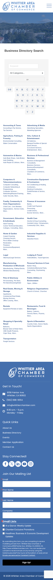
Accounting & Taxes (12, 125)
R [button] (43, 101)
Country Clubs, (32, 324)
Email (5, 480)
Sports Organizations (34, 326)
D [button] (32, 90)
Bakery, (29, 311)
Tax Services (7, 130)
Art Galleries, (31, 141)
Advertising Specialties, (35, 128)
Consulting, (15, 228)
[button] (48, 6)
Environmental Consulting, (12, 141)
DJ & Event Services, (34, 148)
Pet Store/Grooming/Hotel (12, 283)
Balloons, (6, 327)
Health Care (32, 218)
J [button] (32, 95)
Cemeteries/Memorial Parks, (37, 268)
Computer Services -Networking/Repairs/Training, (13, 192)
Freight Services (9, 341)
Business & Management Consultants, (36, 162)
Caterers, (36, 311)
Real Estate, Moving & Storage (13, 290)
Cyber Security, (8, 196)
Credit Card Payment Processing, (34, 207)
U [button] (27, 106)
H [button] (23, 95)
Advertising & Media (36, 125)
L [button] (42, 95)
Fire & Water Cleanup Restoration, (10, 242)
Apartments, (7, 294)
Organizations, (8, 209)
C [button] (27, 90)
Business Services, (33, 165)
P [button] (32, 101)
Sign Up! (26, 562)
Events (6, 437)
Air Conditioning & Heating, (36, 185)
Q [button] (38, 101)
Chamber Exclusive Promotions (19, 529)
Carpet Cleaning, (9, 236)
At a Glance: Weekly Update (18, 525)
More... (40, 150)
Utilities (34, 283)
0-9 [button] (9, 90)
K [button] (37, 95)
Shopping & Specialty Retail (12, 322)
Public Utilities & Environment (34, 279)
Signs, (29, 283)
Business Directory (12, 432)
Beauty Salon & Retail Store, (13, 329)
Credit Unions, (32, 211)
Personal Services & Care (38, 263)
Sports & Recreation (36, 321)
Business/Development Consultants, (35, 168)
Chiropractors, (44, 223)
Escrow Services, (33, 213)
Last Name (8, 500)
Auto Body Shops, (9, 158)
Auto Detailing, (8, 160)
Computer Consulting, (11, 185)
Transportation (9, 339)
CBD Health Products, (11, 331)
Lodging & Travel (34, 255)
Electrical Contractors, (34, 189)
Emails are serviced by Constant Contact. (19, 555)
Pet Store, (17, 281)
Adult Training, (8, 224)
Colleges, (6, 228)
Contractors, (31, 187)
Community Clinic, (33, 225)
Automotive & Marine (12, 155)
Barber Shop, (31, 266)
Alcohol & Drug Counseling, (37, 221)
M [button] (17, 101)
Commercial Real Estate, (12, 296)
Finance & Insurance (36, 201)
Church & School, (33, 291)
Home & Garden (10, 234)
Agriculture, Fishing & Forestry (13, 137)
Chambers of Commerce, (36, 172)
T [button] (22, 106)
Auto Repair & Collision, (11, 162)
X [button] (43, 106)
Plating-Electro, (19, 268)
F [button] (43, 90)
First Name (8, 490)
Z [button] (32, 112)
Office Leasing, (8, 300)
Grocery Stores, (32, 313)
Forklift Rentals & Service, (36, 191)
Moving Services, (9, 298)
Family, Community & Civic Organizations (12, 202)
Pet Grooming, (8, 281)
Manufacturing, (8, 268)
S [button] (16, 106)
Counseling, (31, 270)
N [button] (22, 101)
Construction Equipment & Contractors (38, 180)
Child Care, (7, 206)
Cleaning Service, (9, 238)
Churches (43, 291)
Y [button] (27, 112)
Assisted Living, (32, 223)
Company (8, 511)
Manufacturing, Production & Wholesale (13, 264)
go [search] (27, 79)
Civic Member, (17, 206)
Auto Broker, (20, 158)
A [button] (17, 90)
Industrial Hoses (32, 239)
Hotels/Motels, (32, 258)
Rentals (6, 306)
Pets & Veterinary (10, 278)
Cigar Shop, (7, 333)
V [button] (32, 106)
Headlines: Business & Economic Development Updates (27, 535)
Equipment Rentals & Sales (12, 309)
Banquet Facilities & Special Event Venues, (37, 144)
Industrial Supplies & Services (36, 235)
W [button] (38, 106)
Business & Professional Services (38, 156)
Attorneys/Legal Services (12, 258)
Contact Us (8, 447)
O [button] (27, 101)
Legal (5, 255)
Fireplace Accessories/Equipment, (11, 246)
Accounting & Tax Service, (12, 128)
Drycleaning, (40, 270)
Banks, (29, 204)
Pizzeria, (42, 313)
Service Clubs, (19, 209)
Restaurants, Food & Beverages (36, 307)
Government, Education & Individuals (13, 219)
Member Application (13, 442)
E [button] (38, 90)
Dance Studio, (43, 324)
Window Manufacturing (11, 271)
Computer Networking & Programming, (11, 188)
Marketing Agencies (34, 130)
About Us (7, 427)
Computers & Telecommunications (12, 180)
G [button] (18, 95)
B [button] (22, 90)
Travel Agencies (43, 258)
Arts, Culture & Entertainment (33, 137)
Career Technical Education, (13, 226)
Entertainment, (32, 150)
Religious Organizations (37, 289)
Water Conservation (10, 143)
